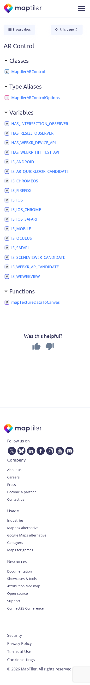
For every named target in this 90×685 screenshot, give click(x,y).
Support (13, 601)
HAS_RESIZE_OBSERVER (32, 133)
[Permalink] (49, 72)
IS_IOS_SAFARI (24, 219)
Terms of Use (19, 651)
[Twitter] (11, 450)
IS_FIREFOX (21, 190)
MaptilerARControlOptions (35, 97)
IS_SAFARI (20, 247)
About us (14, 469)
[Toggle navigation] (81, 8)
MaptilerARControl (28, 71)
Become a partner (21, 492)
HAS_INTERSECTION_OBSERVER (39, 123)
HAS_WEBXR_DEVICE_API (33, 142)
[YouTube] (59, 450)
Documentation (19, 571)
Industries (15, 520)
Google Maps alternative (26, 535)
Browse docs (21, 29)
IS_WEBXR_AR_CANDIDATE (35, 267)
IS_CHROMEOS (24, 181)
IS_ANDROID (22, 162)
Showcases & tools (22, 578)
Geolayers (15, 542)
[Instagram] (49, 450)
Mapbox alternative (22, 528)
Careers (13, 477)
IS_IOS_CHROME (26, 209)
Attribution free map (23, 586)
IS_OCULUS (21, 238)
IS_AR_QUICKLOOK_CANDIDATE (40, 171)
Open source (17, 593)
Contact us (15, 499)
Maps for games (20, 550)
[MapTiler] (23, 8)
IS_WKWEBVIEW (25, 276)
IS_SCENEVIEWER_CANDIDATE (38, 257)
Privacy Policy (19, 643)
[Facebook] (39, 450)
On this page (64, 29)
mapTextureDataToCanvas (35, 302)
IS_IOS (17, 200)
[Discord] (68, 450)
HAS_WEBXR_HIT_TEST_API (35, 152)
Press (11, 484)
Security (14, 635)
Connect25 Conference (25, 608)
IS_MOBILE (21, 228)
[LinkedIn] (30, 450)
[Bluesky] (20, 450)
